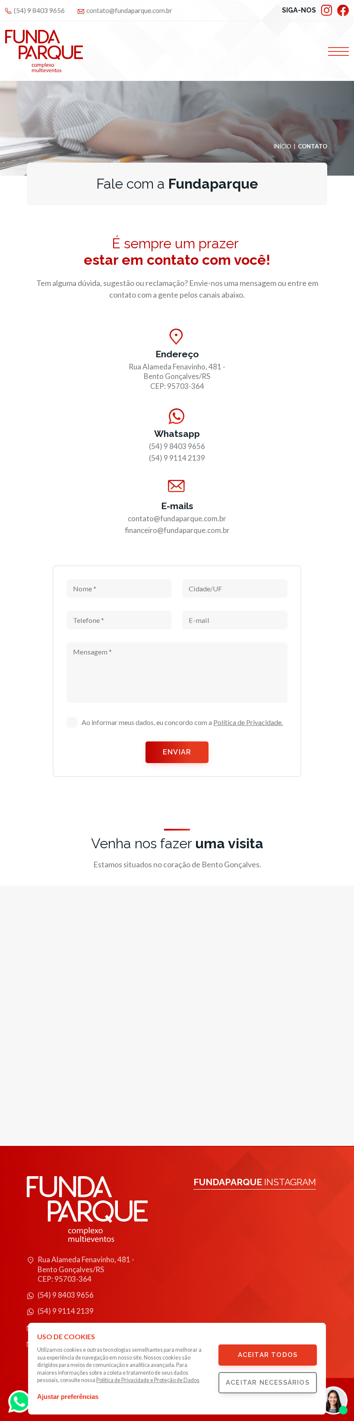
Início (282, 147)
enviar (177, 752)
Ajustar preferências (67, 1396)
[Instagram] (326, 10)
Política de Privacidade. (248, 722)
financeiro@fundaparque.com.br (177, 530)
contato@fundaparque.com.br (129, 10)
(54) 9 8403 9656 (39, 10)
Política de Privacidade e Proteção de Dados (147, 1380)
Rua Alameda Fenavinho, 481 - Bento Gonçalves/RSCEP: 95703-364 (177, 376)
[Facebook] (343, 10)
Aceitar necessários (268, 1382)
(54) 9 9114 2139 (177, 457)
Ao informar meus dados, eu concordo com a (182, 722)
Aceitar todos (268, 1355)
